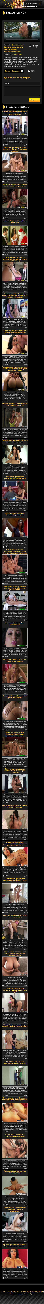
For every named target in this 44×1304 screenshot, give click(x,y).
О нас (3, 1291)
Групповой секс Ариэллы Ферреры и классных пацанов (15, 1062)
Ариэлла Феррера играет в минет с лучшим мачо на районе (15, 441)
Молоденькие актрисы (12, 51)
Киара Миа (18, 54)
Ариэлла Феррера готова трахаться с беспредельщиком (15, 477)
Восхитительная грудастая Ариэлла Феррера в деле (14, 514)
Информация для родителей (32, 1291)
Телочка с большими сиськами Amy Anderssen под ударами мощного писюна (14, 953)
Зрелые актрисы (10, 47)
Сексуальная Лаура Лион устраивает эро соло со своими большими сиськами (14, 843)
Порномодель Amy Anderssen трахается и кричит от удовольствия (15, 1209)
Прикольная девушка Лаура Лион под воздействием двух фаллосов (14, 1099)
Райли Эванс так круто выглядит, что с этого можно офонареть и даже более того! (15, 588)
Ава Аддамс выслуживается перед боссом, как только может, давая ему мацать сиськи (14, 368)
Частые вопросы (13, 1291)
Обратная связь (15, 1294)
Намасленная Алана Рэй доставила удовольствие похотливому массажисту (15, 734)
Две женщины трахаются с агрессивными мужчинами (15, 1135)
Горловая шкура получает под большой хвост (15, 1172)
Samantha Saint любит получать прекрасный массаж (15, 697)
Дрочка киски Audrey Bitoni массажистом (15, 623)
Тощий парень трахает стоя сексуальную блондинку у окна (14, 879)
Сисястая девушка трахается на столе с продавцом (14, 916)
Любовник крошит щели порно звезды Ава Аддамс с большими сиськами (15, 149)
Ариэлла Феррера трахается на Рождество (14, 221)
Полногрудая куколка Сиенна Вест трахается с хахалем (14, 806)
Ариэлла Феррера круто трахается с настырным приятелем (14, 404)
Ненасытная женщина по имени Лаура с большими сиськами (14, 1245)
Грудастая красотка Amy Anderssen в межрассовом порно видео (15, 990)
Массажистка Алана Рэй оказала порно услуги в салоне (15, 660)
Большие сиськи (18, 45)
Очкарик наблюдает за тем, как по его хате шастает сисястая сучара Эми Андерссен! (14, 112)
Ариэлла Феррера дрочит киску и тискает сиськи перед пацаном (15, 185)
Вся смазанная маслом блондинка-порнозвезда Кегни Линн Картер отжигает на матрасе (15, 551)
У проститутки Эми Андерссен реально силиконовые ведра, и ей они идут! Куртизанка (14, 295)
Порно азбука (28, 1294)
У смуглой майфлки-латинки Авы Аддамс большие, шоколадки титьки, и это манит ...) (15, 332)
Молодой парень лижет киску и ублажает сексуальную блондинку (14, 1025)
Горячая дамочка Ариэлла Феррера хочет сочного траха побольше (15, 770)
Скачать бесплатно (13, 71)
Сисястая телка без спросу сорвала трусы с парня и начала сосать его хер (15, 259)
